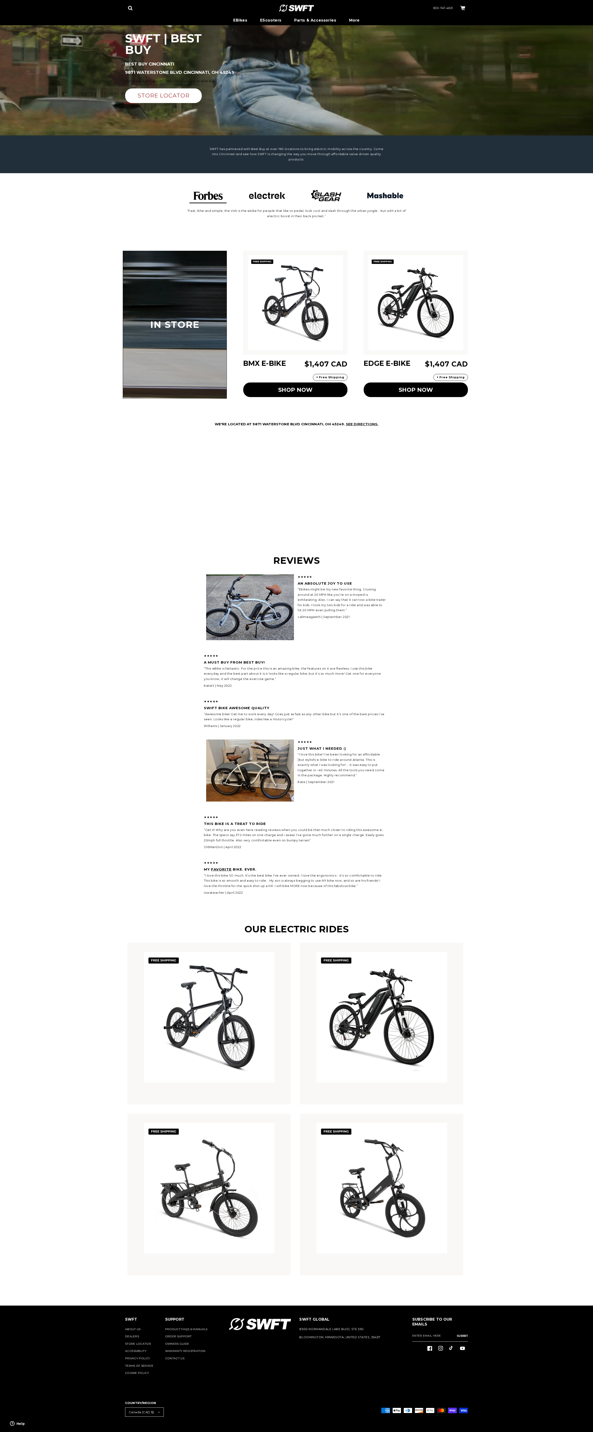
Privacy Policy (137, 1358)
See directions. (362, 424)
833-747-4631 (443, 8)
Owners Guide (177, 1343)
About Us (132, 1329)
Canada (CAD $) (141, 1412)
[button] (130, 8)
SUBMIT (462, 1336)
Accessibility (135, 1351)
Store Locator (138, 1343)
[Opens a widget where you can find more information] (17, 1424)
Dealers (132, 1336)
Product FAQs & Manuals (186, 1329)
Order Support (178, 1336)
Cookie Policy (137, 1373)
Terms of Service (139, 1365)
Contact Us (174, 1358)
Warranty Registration (185, 1351)
